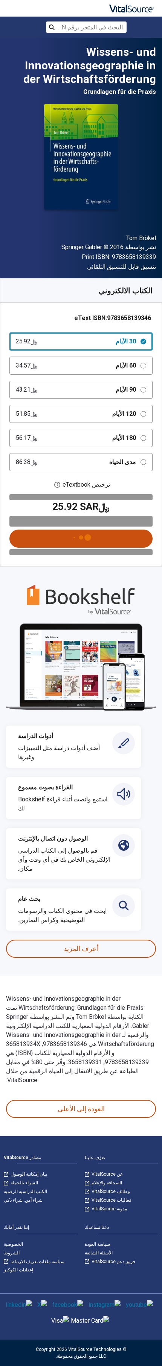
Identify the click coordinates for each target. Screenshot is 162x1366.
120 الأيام (76, 413)
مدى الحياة (76, 462)
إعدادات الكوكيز (18, 1270)
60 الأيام (76, 365)
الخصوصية (13, 1244)
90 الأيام (76, 389)
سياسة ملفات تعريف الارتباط (36, 1261)
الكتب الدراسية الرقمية (25, 1191)
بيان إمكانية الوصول (28, 1174)
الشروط (12, 1253)
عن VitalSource (106, 1174)
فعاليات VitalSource (110, 1200)
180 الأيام (76, 437)
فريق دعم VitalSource (112, 1261)
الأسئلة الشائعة (99, 1253)
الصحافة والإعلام (106, 1182)
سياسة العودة (97, 1244)
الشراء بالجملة (23, 1182)
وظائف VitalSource (110, 1191)
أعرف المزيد (81, 949)
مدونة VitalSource (108, 1208)
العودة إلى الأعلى (81, 1109)
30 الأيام (76, 341)
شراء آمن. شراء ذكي (23, 1200)
